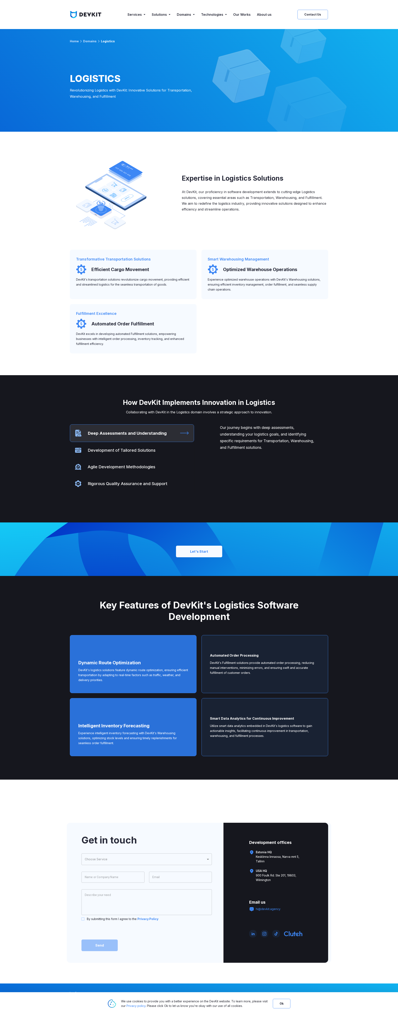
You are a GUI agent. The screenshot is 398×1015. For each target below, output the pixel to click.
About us (264, 14)
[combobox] (146, 859)
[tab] (132, 433)
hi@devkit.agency (268, 909)
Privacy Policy (147, 919)
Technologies (212, 14)
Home (74, 41)
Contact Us (312, 14)
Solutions (159, 14)
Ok (282, 1003)
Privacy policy (136, 1006)
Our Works (242, 14)
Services (134, 14)
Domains (184, 14)
